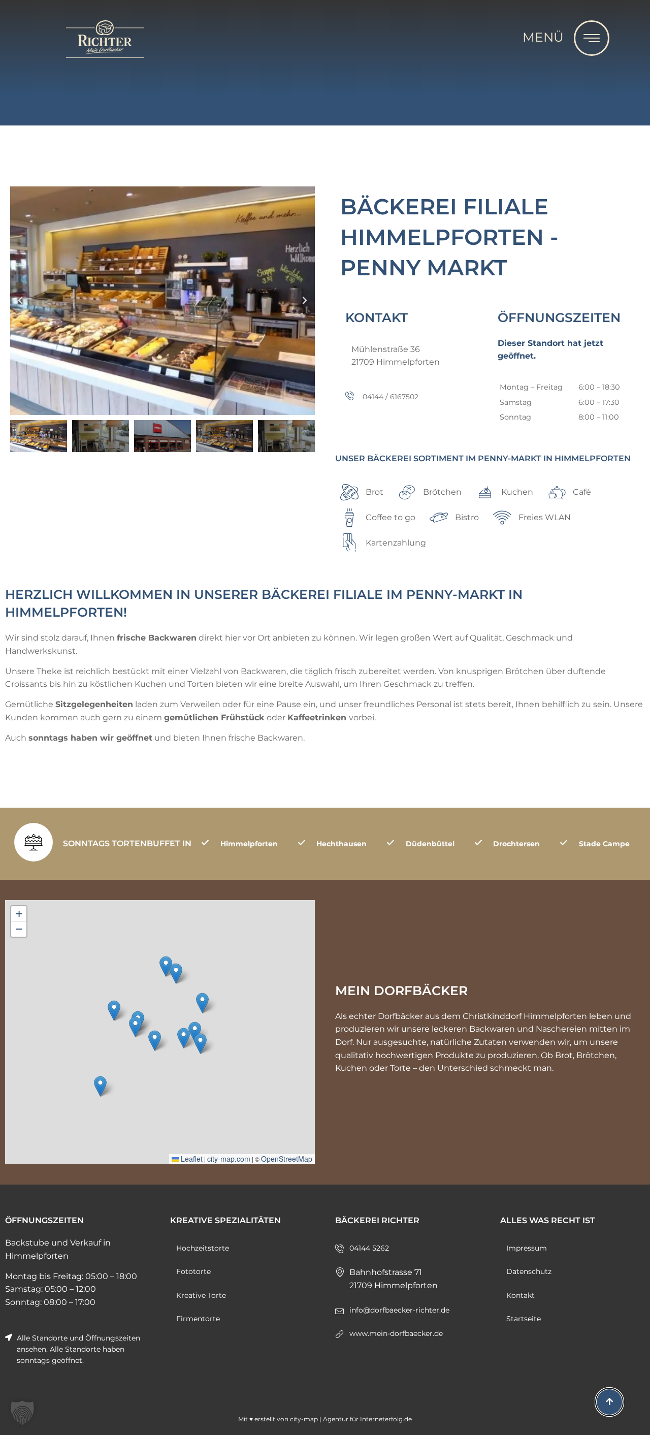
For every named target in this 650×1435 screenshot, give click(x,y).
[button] (22, 1412)
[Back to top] (609, 1402)
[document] (325, 717)
